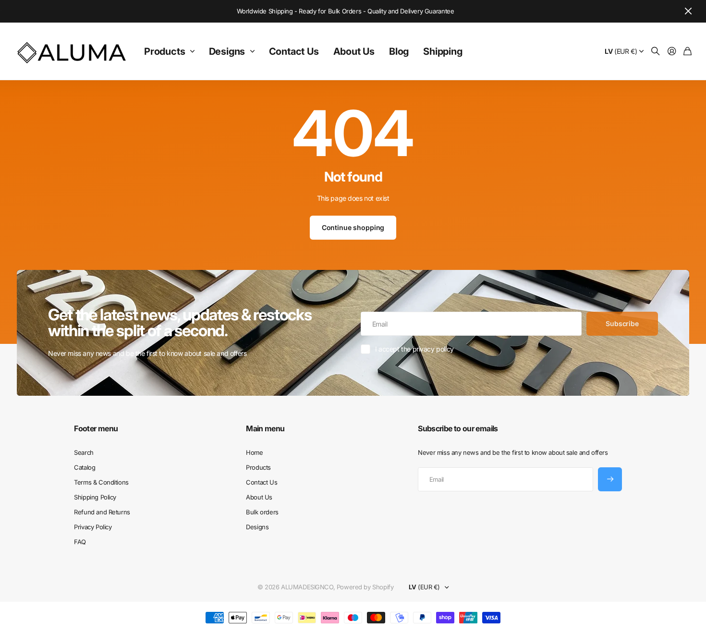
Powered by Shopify (365, 587)
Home (254, 452)
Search (83, 452)
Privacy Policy (92, 527)
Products (164, 51)
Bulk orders (262, 512)
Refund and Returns (102, 512)
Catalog (84, 467)
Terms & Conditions (101, 482)
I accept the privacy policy (414, 349)
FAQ (80, 542)
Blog (399, 51)
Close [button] (688, 11)
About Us (354, 51)
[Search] (655, 51)
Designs (227, 51)
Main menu (265, 428)
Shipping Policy (95, 497)
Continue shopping (353, 227)
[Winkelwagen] (687, 51)
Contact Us (294, 51)
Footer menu (96, 428)
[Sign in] (672, 51)
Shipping (442, 51)
